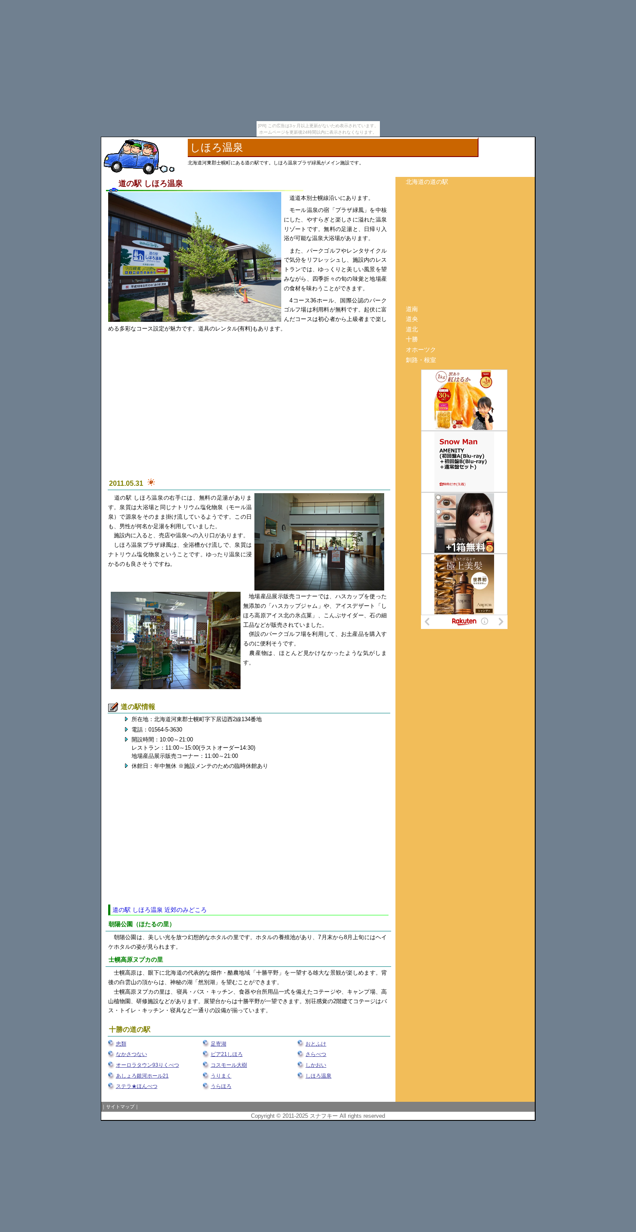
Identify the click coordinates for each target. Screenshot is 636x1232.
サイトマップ (120, 1106)
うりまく (221, 1076)
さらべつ (315, 1054)
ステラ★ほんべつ (136, 1086)
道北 (412, 329)
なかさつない (131, 1054)
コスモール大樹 (229, 1065)
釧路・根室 (421, 359)
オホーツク (421, 349)
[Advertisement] (248, 410)
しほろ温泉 (318, 1076)
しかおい (315, 1065)
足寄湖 (218, 1044)
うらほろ (221, 1086)
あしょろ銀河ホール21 (142, 1076)
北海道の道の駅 (427, 181)
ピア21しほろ (227, 1054)
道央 (412, 318)
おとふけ (315, 1044)
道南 (412, 308)
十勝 (412, 339)
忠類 (121, 1044)
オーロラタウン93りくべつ (147, 1065)
